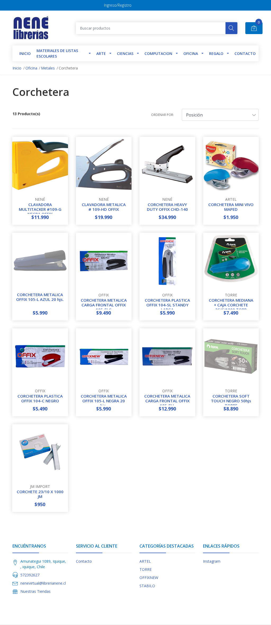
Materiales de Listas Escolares (57, 53)
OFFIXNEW (148, 577)
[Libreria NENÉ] (31, 28)
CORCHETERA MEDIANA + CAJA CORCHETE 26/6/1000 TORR (231, 304)
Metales (48, 68)
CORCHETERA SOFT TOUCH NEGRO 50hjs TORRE (231, 400)
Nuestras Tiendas (35, 591)
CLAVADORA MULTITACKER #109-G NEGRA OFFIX (40, 209)
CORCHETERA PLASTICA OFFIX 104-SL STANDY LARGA (167, 304)
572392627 (29, 574)
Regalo (216, 53)
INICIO (25, 53)
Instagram (211, 561)
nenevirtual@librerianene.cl (43, 583)
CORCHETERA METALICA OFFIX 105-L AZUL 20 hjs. (40, 297)
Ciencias (125, 53)
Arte (101, 53)
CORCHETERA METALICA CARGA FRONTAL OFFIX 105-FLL (167, 400)
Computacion (158, 53)
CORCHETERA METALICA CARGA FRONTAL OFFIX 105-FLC (104, 304)
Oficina (190, 53)
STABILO (147, 585)
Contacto (245, 53)
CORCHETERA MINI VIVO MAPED (231, 207)
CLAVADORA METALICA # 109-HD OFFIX (104, 207)
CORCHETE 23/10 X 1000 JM (40, 494)
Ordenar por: (162, 115)
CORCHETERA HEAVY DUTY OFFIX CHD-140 (167, 207)
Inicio (16, 68)
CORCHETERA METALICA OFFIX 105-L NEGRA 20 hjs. (104, 400)
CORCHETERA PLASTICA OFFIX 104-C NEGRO (40, 398)
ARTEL (145, 561)
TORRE (145, 569)
